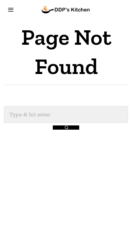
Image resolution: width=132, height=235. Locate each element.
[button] (66, 127)
